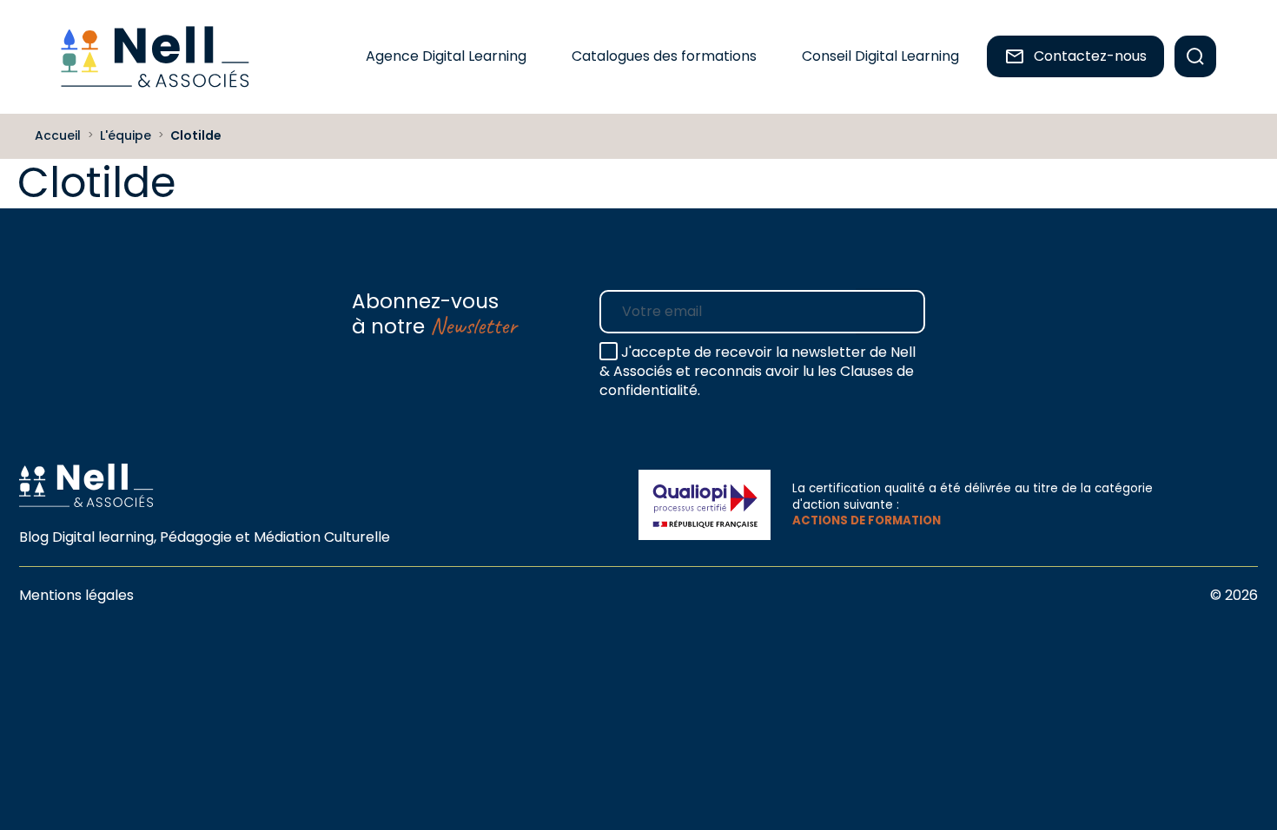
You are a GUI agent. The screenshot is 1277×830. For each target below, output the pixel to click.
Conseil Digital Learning (880, 56)
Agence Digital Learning (446, 56)
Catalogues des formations (664, 56)
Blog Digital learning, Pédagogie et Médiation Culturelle (204, 537)
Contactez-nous (1090, 56)
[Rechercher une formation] (1195, 56)
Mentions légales (76, 595)
